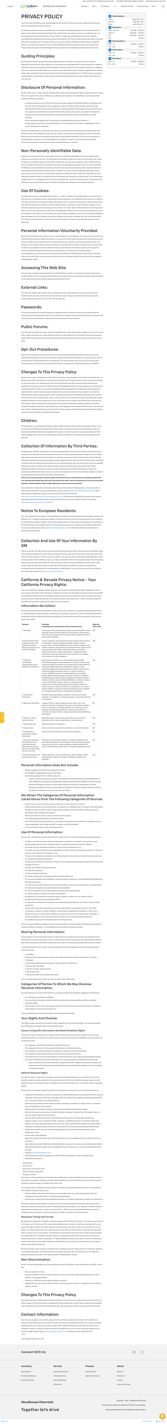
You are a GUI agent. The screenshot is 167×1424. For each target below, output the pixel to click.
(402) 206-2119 (138, 22)
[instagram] (142, 1352)
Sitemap (125, 1405)
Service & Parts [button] (142, 7)
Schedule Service (127, 6)
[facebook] (134, 1352)
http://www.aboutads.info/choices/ (82, 491)
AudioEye (142, 1405)
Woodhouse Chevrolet (138, 1401)
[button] (114, 6)
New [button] (94, 7)
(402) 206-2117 (138, 24)
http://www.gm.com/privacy (52, 571)
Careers (120, 1380)
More (153, 7)
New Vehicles (26, 1372)
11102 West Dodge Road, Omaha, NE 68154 (130, 1)
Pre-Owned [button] (105, 7)
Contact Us (121, 1376)
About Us (120, 1372)
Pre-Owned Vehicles (28, 1376)
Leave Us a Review (123, 1384)
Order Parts (58, 1384)
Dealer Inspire (141, 1410)
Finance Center (90, 1372)
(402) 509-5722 (138, 19)
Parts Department (60, 1380)
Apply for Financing (92, 1376)
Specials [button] (84, 7)
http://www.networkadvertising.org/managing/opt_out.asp (42, 496)
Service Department (61, 1372)
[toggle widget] (162, 1416)
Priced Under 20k (27, 1380)
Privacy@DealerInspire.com (58, 528)
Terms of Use (133, 1405)
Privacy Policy (107, 1405)
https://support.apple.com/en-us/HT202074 (37, 502)
